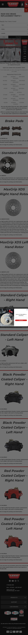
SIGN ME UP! (21, 320)
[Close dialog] (27, 309)
